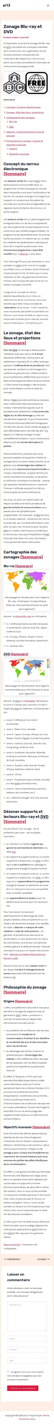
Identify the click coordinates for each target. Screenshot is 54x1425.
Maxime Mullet (12, 1244)
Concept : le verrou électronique (23, 107)
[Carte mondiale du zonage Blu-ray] (27, 581)
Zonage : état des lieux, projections (25, 112)
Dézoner (24, 253)
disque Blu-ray (23, 616)
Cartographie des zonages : (20, 117)
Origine (13, 148)
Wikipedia (29, 700)
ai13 (6, 5)
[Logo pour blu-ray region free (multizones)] (14, 82)
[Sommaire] (15, 174)
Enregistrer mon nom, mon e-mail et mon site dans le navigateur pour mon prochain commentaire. (25, 1376)
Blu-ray (13, 121)
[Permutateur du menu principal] (48, 5)
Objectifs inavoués (19, 154)
